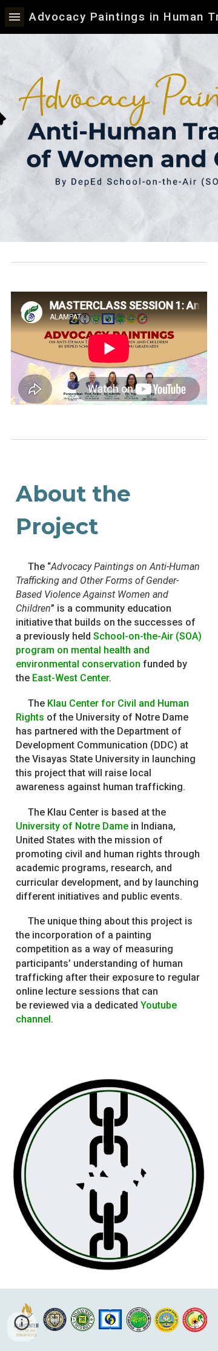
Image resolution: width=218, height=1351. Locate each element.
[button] (14, 16)
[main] (109, 510)
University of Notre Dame (72, 826)
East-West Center (70, 678)
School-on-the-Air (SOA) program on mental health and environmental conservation (110, 650)
